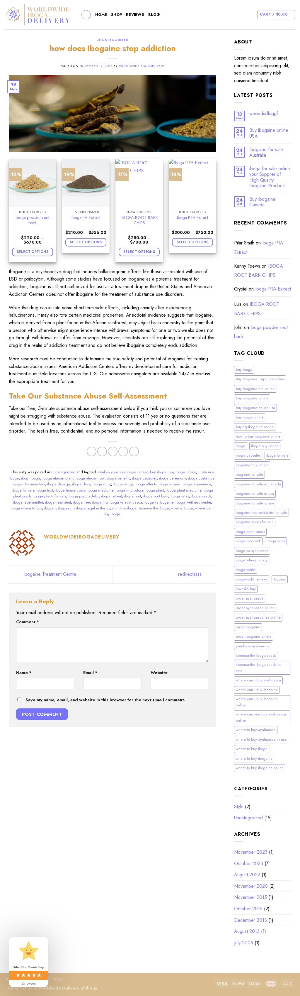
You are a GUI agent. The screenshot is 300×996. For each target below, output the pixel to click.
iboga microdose (129, 490)
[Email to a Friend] (112, 451)
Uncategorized (112, 39)
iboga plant (155, 490)
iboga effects (146, 484)
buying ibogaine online (255, 427)
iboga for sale (23, 490)
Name (24, 673)
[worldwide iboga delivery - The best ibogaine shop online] (38, 14)
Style (238, 806)
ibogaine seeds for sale (255, 522)
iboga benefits (118, 478)
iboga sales (180, 496)
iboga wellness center (193, 502)
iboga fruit (45, 490)
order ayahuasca (249, 598)
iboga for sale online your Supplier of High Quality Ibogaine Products (269, 177)
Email (90, 673)
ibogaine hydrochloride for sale (261, 512)
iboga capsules (144, 478)
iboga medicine (100, 490)
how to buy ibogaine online (258, 436)
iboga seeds (201, 496)
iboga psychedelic (84, 496)
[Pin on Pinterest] (123, 451)
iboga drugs (123, 484)
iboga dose (81, 484)
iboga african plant (57, 478)
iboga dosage (58, 484)
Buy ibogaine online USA (268, 133)
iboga (35, 478)
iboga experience (197, 484)
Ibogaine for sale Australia (266, 152)
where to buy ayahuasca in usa (261, 739)
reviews (135, 14)
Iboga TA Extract (85, 217)
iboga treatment (58, 502)
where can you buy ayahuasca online (261, 717)
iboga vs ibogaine (158, 502)
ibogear (64, 508)
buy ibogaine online (252, 398)
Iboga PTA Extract (192, 217)
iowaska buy (246, 589)
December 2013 (250, 920)
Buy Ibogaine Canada (262, 201)
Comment (27, 622)
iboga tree (81, 502)
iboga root (132, 496)
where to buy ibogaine (254, 758)
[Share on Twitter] (102, 451)
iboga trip (99, 502)
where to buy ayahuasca (256, 729)
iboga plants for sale (50, 496)
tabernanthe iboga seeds (256, 655)
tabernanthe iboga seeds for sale (259, 667)
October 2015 (248, 908)
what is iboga (182, 508)
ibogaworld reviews (251, 579)
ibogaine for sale (249, 474)
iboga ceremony (172, 478)
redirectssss (190, 574)
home (101, 14)
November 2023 (250, 852)
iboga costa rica (201, 478)
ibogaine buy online (252, 465)
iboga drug (102, 484)
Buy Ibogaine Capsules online (260, 379)
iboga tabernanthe (28, 502)
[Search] (86, 14)
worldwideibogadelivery (142, 65)
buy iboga (158, 472)
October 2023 (248, 863)
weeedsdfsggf (263, 113)
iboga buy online (265, 446)
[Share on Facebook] (91, 451)
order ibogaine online (253, 636)
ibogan (50, 508)
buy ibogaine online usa (255, 408)
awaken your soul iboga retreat (122, 472)
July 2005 (243, 942)
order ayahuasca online (255, 608)
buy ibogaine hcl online (255, 388)
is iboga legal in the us (91, 508)
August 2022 (247, 874)
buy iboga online (182, 472)
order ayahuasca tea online (258, 617)
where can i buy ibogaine (257, 690)
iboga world (245, 570)
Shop (116, 14)
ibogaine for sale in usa (255, 493)
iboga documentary (29, 484)
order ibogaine (248, 627)
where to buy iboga (251, 749)
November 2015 (250, 897)
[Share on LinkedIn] (134, 451)
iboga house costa (70, 490)
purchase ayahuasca (253, 646)
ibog (24, 478)
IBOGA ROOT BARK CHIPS (139, 220)
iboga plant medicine (183, 490)
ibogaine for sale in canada (258, 484)
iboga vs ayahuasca (126, 502)
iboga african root (90, 478)
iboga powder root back (32, 220)
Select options (32, 251)
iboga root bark (155, 496)
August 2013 (247, 931)
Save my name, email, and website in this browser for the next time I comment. (105, 700)
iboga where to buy (26, 508)
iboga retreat (111, 496)
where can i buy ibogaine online (257, 702)
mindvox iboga (124, 508)
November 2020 (251, 886)
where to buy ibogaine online (260, 768)
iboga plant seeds (250, 531)
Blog (154, 14)
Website (159, 673)
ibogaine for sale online (255, 503)
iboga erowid (169, 484)
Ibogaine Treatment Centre (49, 574)
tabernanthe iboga (154, 508)
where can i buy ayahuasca (258, 680)
